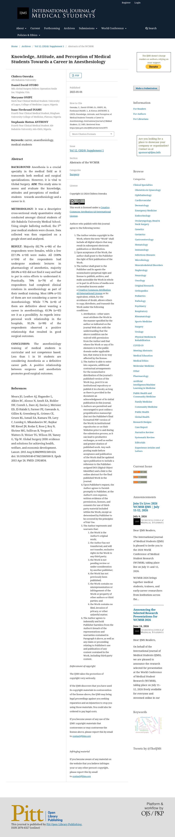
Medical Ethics (140, 360)
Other (136, 370)
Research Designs (142, 422)
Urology (139, 331)
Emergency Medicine (146, 210)
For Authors (139, 113)
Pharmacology (140, 376)
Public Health (142, 411)
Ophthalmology (143, 195)
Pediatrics (140, 295)
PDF (77, 75)
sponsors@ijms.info (150, 152)
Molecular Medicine (143, 365)
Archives (69, 28)
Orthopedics (141, 290)
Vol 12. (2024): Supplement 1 (49, 46)
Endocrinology (142, 215)
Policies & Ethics (27, 35)
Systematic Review (145, 437)
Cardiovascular (143, 200)
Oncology (140, 280)
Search (152, 28)
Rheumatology (142, 316)
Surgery (74, 174)
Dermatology (142, 205)
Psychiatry (140, 306)
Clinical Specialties (143, 184)
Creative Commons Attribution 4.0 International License (90, 211)
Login (137, 2)
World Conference (112, 28)
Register (126, 2)
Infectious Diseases (145, 254)
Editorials (140, 442)
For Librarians (140, 119)
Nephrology (141, 270)
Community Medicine (146, 406)
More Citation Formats (84, 134)
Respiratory (141, 311)
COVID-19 (138, 345)
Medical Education (143, 355)
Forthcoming (52, 28)
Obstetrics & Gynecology (148, 190)
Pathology (140, 301)
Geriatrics (140, 234)
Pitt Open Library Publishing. (64, 824)
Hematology (141, 244)
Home (14, 46)
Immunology (142, 249)
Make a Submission (146, 88)
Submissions (87, 28)
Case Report (141, 427)
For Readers (139, 108)
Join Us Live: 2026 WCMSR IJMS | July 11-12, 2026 (146, 507)
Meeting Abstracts (142, 350)
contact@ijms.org (81, 736)
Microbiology (142, 260)
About (20, 28)
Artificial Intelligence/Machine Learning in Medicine (144, 385)
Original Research (144, 285)
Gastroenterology (144, 239)
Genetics (139, 229)
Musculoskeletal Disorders (149, 265)
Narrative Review (144, 432)
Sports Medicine (143, 321)
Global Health (142, 416)
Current (35, 28)
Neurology (140, 275)
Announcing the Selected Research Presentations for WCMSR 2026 (145, 615)
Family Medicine (143, 401)
